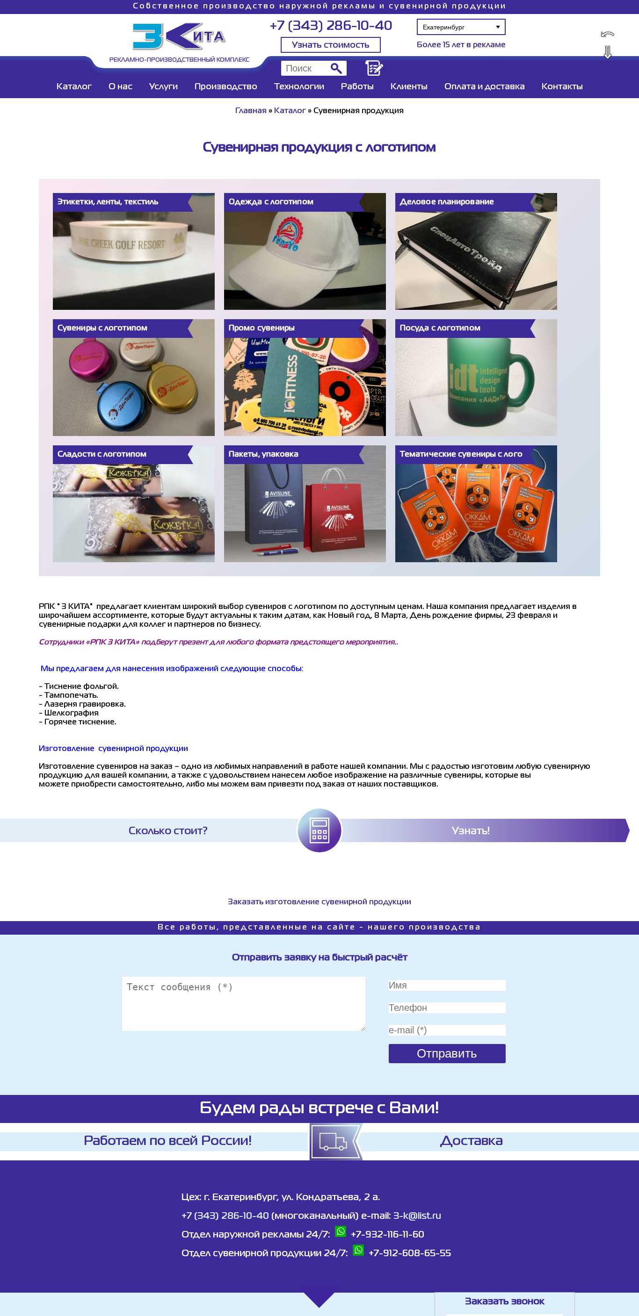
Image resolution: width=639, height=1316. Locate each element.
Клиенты (409, 87)
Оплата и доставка (484, 87)
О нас (120, 87)
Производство (226, 87)
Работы (357, 87)
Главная (251, 111)
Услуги (163, 87)
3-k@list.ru (417, 1216)
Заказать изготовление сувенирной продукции (319, 902)
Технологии (299, 87)
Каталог (74, 87)
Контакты (562, 87)
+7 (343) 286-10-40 (330, 26)
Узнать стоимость (331, 45)
